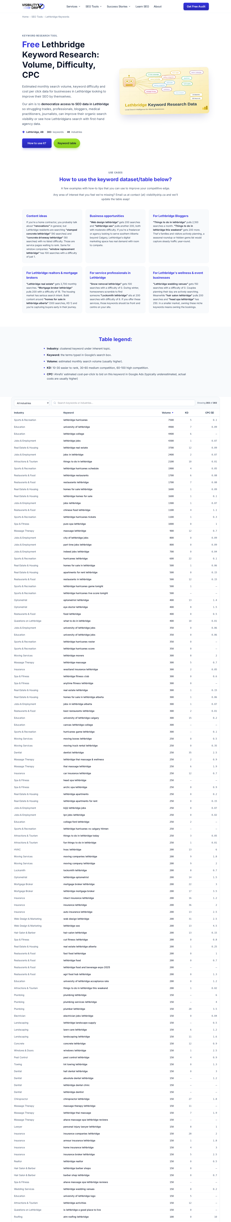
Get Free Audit (196, 6)
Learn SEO (142, 6)
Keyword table (67, 143)
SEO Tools (92, 6)
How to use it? (37, 143)
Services (71, 6)
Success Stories (117, 6)
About (157, 6)
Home (25, 16)
